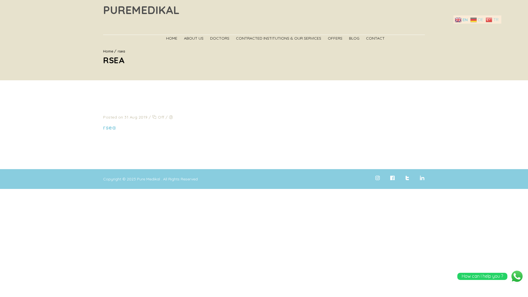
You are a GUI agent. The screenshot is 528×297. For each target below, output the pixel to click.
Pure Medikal (148, 179)
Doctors (219, 38)
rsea (109, 127)
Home (171, 38)
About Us (194, 38)
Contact (375, 38)
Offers (335, 38)
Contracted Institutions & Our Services (278, 38)
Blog (354, 38)
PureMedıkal (141, 10)
